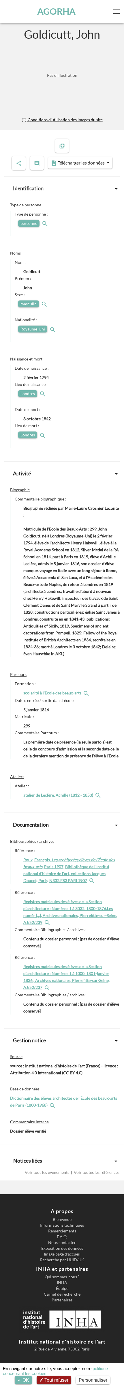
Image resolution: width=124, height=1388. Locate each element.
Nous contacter (62, 1242)
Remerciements (62, 1231)
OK (25, 1380)
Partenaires (62, 1300)
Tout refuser (55, 1380)
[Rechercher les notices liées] (86, 692)
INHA (62, 1282)
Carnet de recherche (62, 1294)
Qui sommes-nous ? (62, 1276)
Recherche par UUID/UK (62, 1259)
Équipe (62, 1288)
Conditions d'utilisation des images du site (64, 119)
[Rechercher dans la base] (53, 1105)
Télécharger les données (81, 162)
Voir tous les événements (47, 1172)
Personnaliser (93, 1380)
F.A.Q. (62, 1236)
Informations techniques (62, 1225)
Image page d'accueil (62, 1254)
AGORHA (56, 11)
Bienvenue (62, 1219)
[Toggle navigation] (118, 11)
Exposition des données (62, 1248)
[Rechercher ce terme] (45, 223)
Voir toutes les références (96, 1172)
